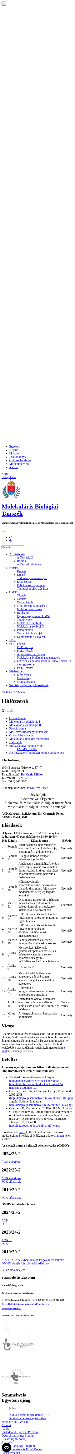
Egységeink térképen (11, 1308)
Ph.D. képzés (17, 643)
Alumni (6, 1425)
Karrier (13, 467)
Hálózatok (23, 612)
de (10, 540)
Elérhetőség (16, 671)
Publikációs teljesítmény (31, 585)
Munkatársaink (26, 681)
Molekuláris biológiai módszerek (29, 738)
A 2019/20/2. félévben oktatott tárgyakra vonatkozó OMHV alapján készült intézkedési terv (33, 1261)
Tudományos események (32, 578)
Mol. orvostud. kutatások (32, 605)
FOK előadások (11, 1181)
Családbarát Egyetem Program (20, 1432)
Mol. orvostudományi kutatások (28, 732)
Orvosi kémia (25, 602)
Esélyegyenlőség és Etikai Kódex (22, 1449)
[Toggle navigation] (3, 531)
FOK (5, 1224)
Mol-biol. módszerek (29, 609)
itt (16, 1135)
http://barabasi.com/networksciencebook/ (34, 1080)
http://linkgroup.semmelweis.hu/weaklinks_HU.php (41, 1098)
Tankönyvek (24, 619)
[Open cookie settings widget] (6, 1447)
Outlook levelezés (20, 460)
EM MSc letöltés (27, 749)
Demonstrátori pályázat (31, 636)
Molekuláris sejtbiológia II (25, 725)
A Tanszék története (29, 564)
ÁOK (7, 1220)
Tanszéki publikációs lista (32, 588)
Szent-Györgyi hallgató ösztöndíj (29, 685)
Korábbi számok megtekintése (27, 1418)
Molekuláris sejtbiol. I (30, 623)
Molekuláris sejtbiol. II (30, 626)
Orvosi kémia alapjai (29, 633)
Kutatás (13, 567)
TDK (12, 640)
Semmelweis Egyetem (15, 1421)
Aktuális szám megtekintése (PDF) (30, 1414)
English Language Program (18, 1445)
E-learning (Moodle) (14, 1439)
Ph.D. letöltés (25, 667)
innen (22, 1132)
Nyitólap (7, 691)
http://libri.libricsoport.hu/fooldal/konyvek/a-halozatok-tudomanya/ (36, 1086)
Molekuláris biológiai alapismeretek (38, 657)
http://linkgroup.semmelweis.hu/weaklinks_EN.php (40, 1105)
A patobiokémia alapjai (31, 654)
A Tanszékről (17, 554)
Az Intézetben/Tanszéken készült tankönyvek (36, 752)
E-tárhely (7, 1442)
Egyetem (14, 446)
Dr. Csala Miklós (32, 774)
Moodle (14, 453)
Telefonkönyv (17, 456)
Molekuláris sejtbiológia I (24, 721)
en (10, 537)
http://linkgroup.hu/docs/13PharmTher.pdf (34, 1125)
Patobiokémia (25, 630)
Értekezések (24, 581)
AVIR (5, 1428)
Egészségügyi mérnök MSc (33, 616)
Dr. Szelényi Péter (37, 787)
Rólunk (21, 561)
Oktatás (13, 592)
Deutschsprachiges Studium (18, 1435)
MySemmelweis (19, 463)
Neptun (13, 450)
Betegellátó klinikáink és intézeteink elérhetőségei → (26, 1304)
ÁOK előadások (11, 1161)
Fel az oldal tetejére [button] (13, 1270)
